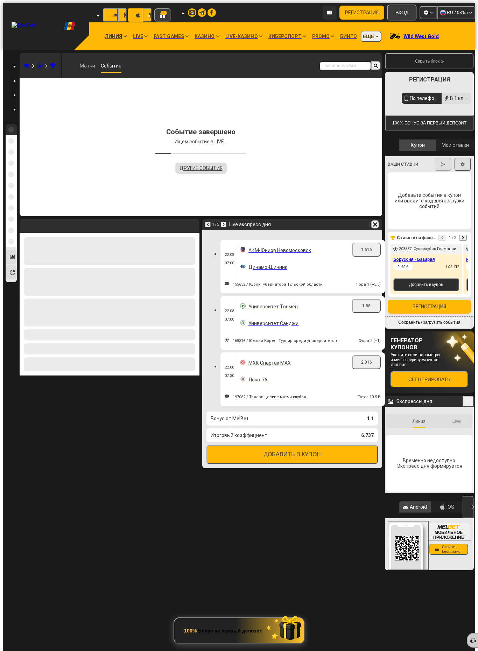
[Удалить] (375, 224)
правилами (454, 203)
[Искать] (376, 65)
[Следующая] (223, 224)
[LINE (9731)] (26, 66)
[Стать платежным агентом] (330, 13)
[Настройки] (428, 12)
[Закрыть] (468, 622)
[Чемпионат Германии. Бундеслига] (53, 66)
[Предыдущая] (208, 224)
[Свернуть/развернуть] (468, 517)
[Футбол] (40, 66)
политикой (401, 207)
